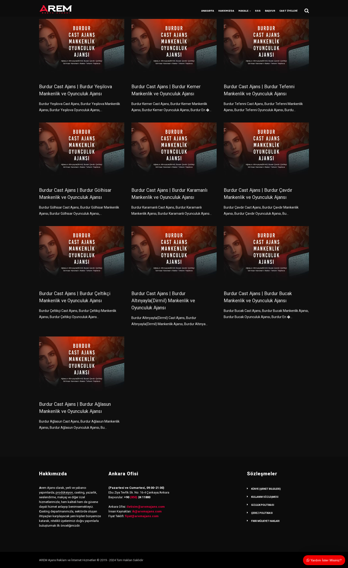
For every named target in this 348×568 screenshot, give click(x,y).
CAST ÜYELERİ (288, 10)
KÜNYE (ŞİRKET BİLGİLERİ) (266, 489)
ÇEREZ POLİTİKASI (262, 513)
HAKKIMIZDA (226, 10)
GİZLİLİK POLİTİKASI (262, 505)
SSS (258, 10)
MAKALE (243, 10)
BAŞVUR (270, 10)
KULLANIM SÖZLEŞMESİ (264, 497)
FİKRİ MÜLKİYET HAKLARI (265, 521)
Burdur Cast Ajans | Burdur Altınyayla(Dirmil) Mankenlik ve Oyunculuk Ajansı (163, 300)
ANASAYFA (207, 10)
